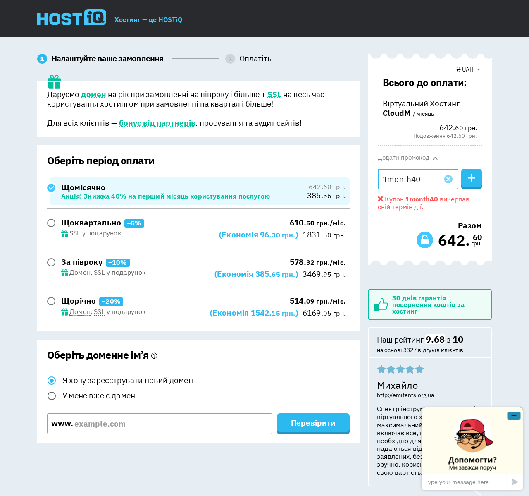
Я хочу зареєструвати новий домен (127, 380)
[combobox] (468, 69)
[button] (448, 179)
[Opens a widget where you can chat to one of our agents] (472, 448)
